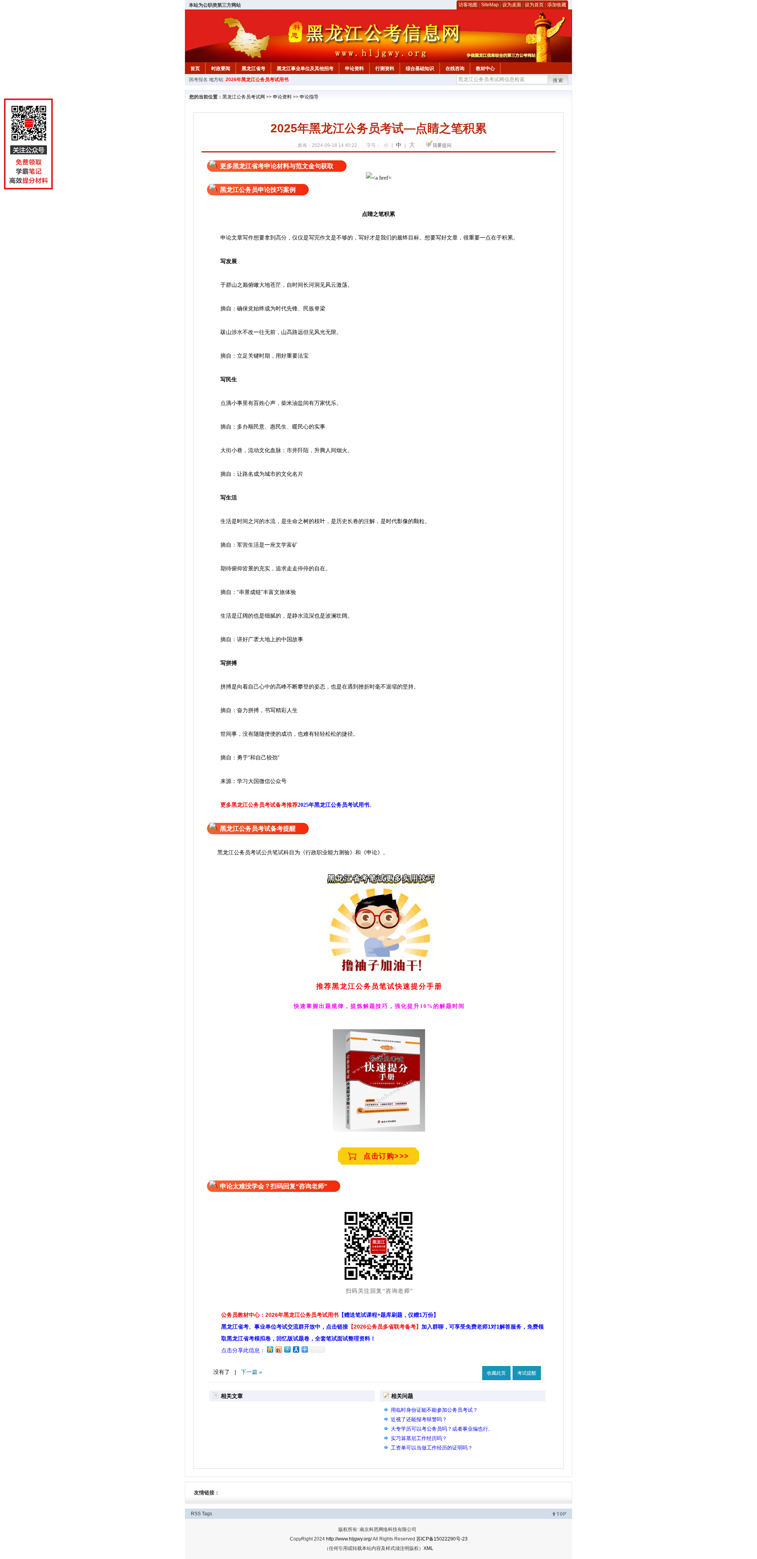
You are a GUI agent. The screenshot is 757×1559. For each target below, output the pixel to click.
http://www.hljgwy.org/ (349, 1539)
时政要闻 (220, 68)
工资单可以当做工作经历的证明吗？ (432, 1448)
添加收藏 (556, 4)
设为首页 (534, 4)
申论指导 (309, 97)
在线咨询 (455, 68)
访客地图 (468, 4)
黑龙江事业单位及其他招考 (305, 68)
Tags (207, 1513)
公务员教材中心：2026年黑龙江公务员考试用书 (330, 1315)
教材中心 (485, 68)
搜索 (558, 80)
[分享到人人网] (295, 1349)
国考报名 (198, 79)
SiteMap (490, 4)
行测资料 (384, 68)
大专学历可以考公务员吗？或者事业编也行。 (442, 1429)
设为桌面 (511, 4)
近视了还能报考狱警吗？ (419, 1419)
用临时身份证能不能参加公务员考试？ (434, 1410)
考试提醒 (526, 1373)
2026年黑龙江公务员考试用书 (257, 79)
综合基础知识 (420, 68)
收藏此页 (496, 1373)
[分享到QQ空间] (269, 1349)
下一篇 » (251, 1372)
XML (428, 1548)
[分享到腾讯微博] (287, 1349)
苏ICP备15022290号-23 (442, 1539)
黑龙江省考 (253, 68)
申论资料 (354, 68)
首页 (195, 68)
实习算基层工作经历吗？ (419, 1438)
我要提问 (442, 145)
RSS (196, 1513)
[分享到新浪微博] (278, 1349)
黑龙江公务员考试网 (243, 97)
